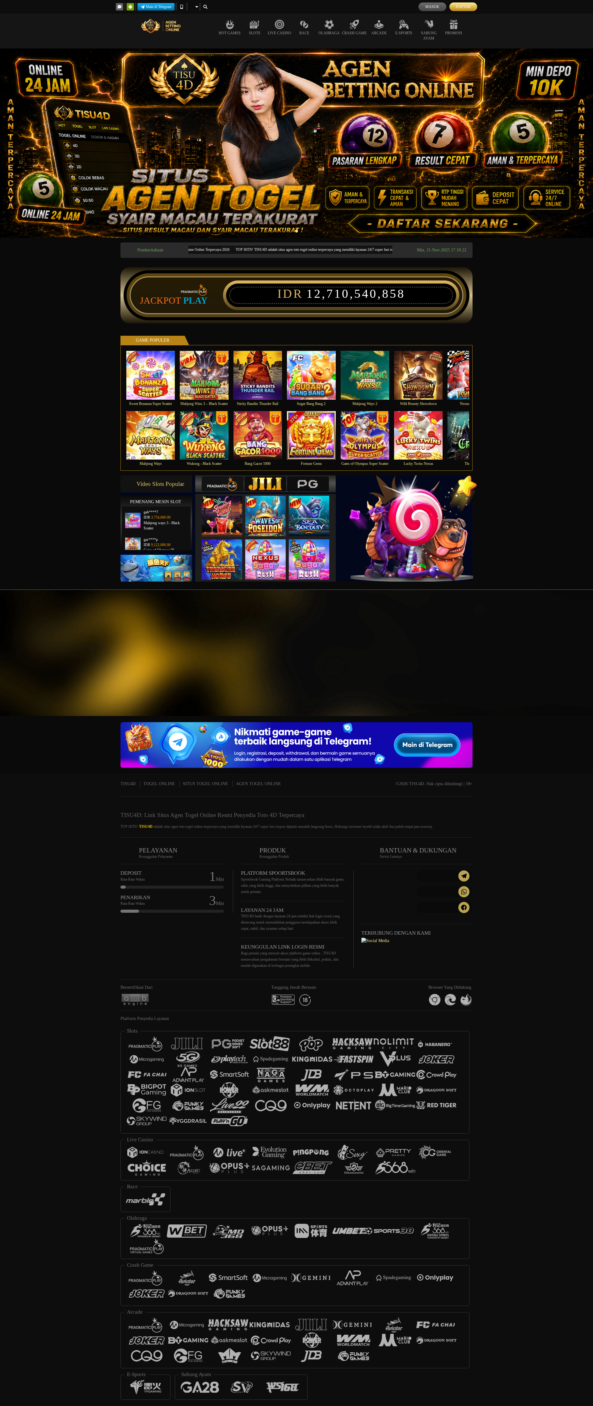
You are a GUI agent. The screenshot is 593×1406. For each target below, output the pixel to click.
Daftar (463, 7)
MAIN (154, 375)
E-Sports (403, 33)
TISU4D (128, 783)
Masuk (432, 7)
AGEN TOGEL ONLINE (258, 783)
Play (195, 300)
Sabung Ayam (429, 35)
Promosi (453, 33)
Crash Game (354, 33)
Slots (254, 33)
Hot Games (230, 33)
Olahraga (329, 33)
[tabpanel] (296, 143)
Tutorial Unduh (538, 664)
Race (304, 33)
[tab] (223, 483)
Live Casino (279, 33)
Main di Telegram (158, 7)
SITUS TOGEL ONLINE (205, 783)
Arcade (379, 33)
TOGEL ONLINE (159, 783)
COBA (226, 509)
